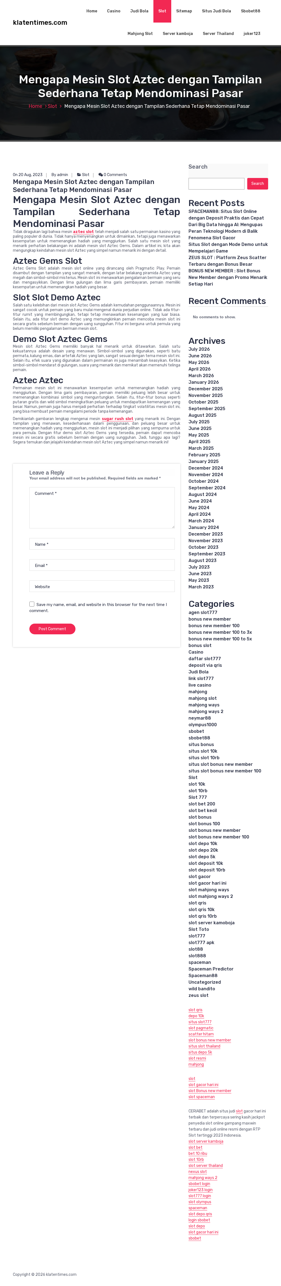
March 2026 (201, 375)
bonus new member (210, 619)
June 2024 (200, 501)
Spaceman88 (203, 975)
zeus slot (199, 995)
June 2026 (200, 355)
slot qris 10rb (203, 916)
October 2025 (203, 402)
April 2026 (200, 369)
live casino (200, 685)
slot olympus (200, 1202)
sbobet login (199, 1183)
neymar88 (200, 718)
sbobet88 (199, 738)
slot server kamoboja (212, 922)
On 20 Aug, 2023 (28, 174)
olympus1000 (203, 724)
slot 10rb (198, 790)
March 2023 (201, 586)
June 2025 (200, 428)
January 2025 (204, 461)
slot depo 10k (203, 843)
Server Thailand (218, 33)
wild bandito (202, 988)
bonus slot (200, 645)
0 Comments (115, 174)
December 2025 (206, 388)
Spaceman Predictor (211, 969)
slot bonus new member (215, 830)
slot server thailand (206, 1165)
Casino (113, 11)
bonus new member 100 (214, 625)
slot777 (197, 936)
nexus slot (198, 1171)
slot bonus (200, 817)
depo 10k (196, 1016)
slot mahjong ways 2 (211, 896)
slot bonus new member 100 (219, 837)
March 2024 (201, 520)
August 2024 (203, 494)
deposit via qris (205, 665)
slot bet (196, 1147)
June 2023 (200, 573)
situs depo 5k (200, 1052)
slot (192, 1078)
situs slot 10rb (204, 757)
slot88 (196, 949)
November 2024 (206, 474)
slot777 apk (201, 942)
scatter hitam (201, 1034)
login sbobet (199, 1220)
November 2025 (206, 395)
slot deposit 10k (206, 863)
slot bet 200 (202, 804)
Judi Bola (139, 11)
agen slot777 (203, 612)
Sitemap (184, 11)
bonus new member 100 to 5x (220, 638)
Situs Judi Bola (216, 11)
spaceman (200, 962)
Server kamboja (178, 33)
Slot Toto (199, 929)
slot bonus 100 (204, 823)
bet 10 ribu (198, 1153)
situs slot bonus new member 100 (225, 771)
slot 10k (197, 784)
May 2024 (199, 507)
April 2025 (199, 441)
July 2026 (199, 349)
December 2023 (206, 534)
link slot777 (201, 678)
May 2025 (199, 435)
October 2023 (203, 547)
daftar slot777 (205, 658)
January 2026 (204, 382)
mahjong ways (204, 705)
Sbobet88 (250, 11)
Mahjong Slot (140, 33)
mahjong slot (203, 698)
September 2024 (207, 487)
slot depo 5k (202, 856)
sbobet (196, 731)
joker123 (252, 33)
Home (91, 11)
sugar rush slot (117, 418)
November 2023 (206, 540)
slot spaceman (202, 1097)
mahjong (198, 691)
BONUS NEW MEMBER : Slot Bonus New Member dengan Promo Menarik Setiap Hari (228, 277)
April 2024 (200, 514)
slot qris (197, 903)
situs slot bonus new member (221, 764)
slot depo (197, 1226)
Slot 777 (198, 797)
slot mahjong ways (209, 889)
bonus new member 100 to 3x (220, 632)
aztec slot (83, 231)
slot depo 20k (203, 850)
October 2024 (204, 481)
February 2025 (204, 454)
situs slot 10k (203, 751)
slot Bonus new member (210, 1090)
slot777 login (200, 1196)
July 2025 (199, 421)
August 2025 (203, 415)
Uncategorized (205, 982)
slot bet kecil (203, 810)
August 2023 (203, 560)
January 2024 (204, 527)
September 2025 (207, 408)
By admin (60, 174)
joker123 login (201, 1190)
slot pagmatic (201, 1028)
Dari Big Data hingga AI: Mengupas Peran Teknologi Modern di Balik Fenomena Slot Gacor (226, 231)
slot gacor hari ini (207, 883)
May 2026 (199, 362)
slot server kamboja (206, 1141)
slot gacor (200, 876)
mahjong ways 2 (206, 711)
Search (198, 167)
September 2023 (207, 553)
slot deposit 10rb (207, 870)
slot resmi (197, 1058)
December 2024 (206, 468)
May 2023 (199, 580)
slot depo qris (200, 1214)
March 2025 (201, 448)
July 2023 (199, 567)
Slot (162, 11)
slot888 (197, 955)
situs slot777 (200, 1022)
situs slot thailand (204, 1046)
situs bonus (201, 744)
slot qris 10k (202, 909)
